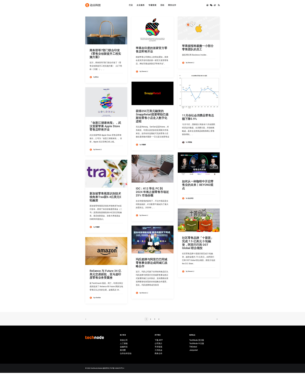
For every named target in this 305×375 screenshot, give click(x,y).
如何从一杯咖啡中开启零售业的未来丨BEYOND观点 (198, 185)
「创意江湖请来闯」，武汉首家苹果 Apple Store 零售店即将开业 (105, 126)
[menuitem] (131, 5)
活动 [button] (162, 5)
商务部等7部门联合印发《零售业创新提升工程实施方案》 (105, 54)
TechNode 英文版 (196, 340)
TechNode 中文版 (196, 343)
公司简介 (158, 343)
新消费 (123, 350)
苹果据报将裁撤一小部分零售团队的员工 (198, 47)
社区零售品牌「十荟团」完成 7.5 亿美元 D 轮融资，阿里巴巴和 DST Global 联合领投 (198, 243)
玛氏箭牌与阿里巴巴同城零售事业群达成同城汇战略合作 (151, 263)
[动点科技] (93, 5)
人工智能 (124, 343)
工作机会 (158, 350)
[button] (207, 5)
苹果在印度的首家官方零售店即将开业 (151, 49)
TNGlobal (193, 347)
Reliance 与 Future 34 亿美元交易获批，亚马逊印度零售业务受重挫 (105, 274)
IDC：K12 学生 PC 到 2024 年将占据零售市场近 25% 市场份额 (152, 192)
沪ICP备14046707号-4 (116, 368)
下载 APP (159, 340)
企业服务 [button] (141, 5)
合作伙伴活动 (125, 353)
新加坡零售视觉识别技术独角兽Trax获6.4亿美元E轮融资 (105, 197)
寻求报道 (158, 347)
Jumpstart (193, 350)
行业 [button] (131, 5)
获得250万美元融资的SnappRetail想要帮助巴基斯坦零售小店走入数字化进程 (152, 116)
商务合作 (172, 5)
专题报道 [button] (152, 5)
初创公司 (124, 340)
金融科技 (124, 347)
